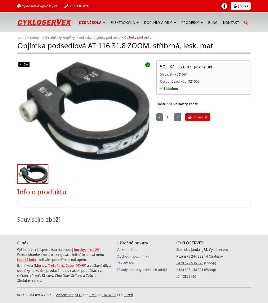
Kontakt (231, 22)
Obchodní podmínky (133, 256)
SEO (78, 295)
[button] (246, 22)
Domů (21, 37)
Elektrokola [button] (123, 22)
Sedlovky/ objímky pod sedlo (99, 37)
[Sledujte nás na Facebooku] (224, 6)
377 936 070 (78, 6)
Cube (70, 265)
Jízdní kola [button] (90, 22)
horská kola (26, 259)
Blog (213, 22)
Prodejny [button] (190, 22)
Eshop (34, 37)
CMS (93, 295)
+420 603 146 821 (189, 269)
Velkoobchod (127, 249)
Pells (60, 265)
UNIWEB (109, 295)
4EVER (80, 265)
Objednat (199, 117)
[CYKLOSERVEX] (44, 22)
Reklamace (125, 263)
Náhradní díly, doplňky (58, 37)
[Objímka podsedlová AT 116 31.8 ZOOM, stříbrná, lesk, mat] (84, 110)
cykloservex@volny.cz (39, 6)
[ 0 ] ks (242, 6)
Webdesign (64, 295)
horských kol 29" (87, 249)
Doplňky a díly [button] (158, 22)
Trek (51, 265)
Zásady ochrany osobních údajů (142, 269)
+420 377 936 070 (189, 263)
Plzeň (128, 295)
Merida (40, 265)
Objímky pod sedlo (137, 37)
